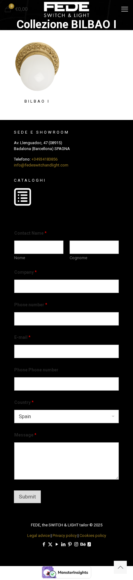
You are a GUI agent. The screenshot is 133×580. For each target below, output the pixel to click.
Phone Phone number (36, 369)
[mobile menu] (124, 9)
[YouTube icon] (56, 544)
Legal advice (38, 535)
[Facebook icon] (43, 544)
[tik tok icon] (89, 544)
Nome (19, 257)
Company (25, 272)
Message (25, 434)
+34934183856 (45, 159)
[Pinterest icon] (69, 544)
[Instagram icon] (76, 544)
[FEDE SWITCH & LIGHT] (66, 9)
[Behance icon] (82, 544)
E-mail (22, 337)
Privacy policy (65, 535)
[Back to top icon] (120, 567)
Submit (27, 497)
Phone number (30, 304)
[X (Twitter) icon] (50, 544)
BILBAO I (37, 101)
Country (24, 402)
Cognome (78, 257)
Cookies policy (92, 535)
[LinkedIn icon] (63, 544)
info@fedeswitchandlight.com (41, 165)
